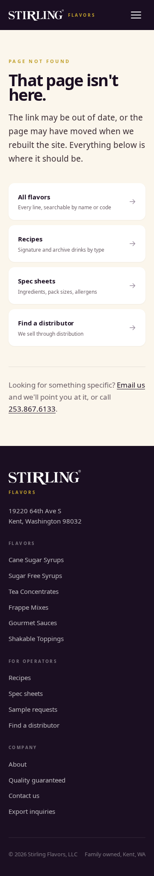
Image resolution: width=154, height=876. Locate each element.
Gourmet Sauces (33, 622)
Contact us (24, 795)
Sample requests (33, 709)
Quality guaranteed (37, 780)
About (18, 764)
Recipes (20, 677)
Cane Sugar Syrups (36, 559)
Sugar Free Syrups (35, 575)
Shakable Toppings (36, 638)
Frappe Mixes (28, 607)
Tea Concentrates (34, 591)
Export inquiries (32, 811)
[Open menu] (136, 15)
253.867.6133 (32, 409)
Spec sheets (26, 693)
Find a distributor (34, 725)
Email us (131, 385)
